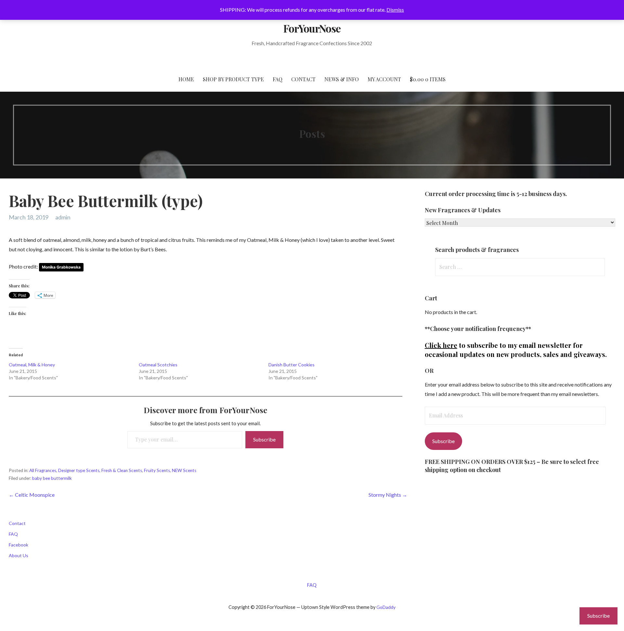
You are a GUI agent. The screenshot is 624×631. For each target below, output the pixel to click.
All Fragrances (42, 470)
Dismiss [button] (395, 10)
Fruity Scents (157, 470)
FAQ (277, 79)
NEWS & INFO (341, 79)
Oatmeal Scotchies (158, 364)
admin (63, 217)
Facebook (18, 544)
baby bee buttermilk (52, 478)
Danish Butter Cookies (291, 364)
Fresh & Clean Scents (121, 470)
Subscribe (264, 439)
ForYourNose (312, 28)
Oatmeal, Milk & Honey (32, 364)
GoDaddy (386, 607)
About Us (18, 555)
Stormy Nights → (388, 495)
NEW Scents (184, 470)
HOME (186, 79)
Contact (17, 523)
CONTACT (303, 79)
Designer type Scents (78, 470)
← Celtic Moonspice (32, 495)
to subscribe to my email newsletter (498, 345)
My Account (384, 79)
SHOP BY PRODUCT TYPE (233, 79)
